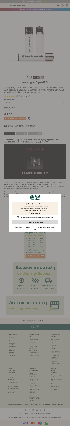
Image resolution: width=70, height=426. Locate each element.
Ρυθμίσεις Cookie (31, 217)
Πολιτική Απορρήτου (46, 217)
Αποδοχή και (36, 217)
